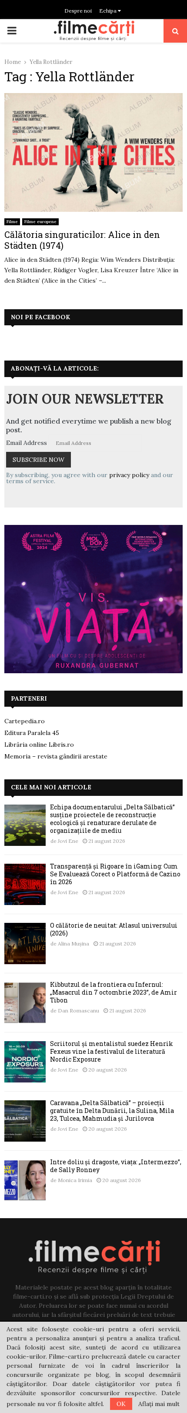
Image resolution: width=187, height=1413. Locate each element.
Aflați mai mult (159, 1404)
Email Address (26, 443)
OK (121, 1404)
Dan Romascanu (78, 1010)
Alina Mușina (73, 943)
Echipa (108, 10)
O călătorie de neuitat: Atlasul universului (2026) (113, 929)
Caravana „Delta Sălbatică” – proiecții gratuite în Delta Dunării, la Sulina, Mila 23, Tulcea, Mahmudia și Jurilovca (112, 1110)
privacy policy (129, 475)
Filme (12, 221)
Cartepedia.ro (24, 721)
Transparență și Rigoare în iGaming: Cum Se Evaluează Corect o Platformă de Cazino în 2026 (115, 874)
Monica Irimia (75, 1180)
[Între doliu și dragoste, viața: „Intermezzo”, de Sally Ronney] (25, 1180)
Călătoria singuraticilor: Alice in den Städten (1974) (82, 240)
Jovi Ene (68, 841)
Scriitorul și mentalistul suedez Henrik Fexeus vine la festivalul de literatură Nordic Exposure (111, 1051)
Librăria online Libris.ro (39, 744)
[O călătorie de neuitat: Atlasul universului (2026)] (25, 943)
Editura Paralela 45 (31, 733)
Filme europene (40, 221)
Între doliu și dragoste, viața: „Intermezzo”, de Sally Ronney (115, 1166)
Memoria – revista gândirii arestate (55, 756)
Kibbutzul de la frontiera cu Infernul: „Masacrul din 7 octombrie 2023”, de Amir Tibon (113, 992)
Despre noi (78, 10)
